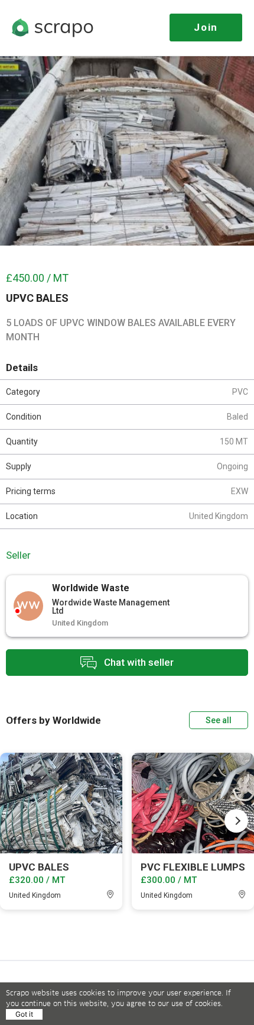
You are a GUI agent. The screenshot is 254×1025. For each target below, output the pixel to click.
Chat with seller (138, 662)
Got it (24, 1014)
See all (219, 720)
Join (206, 27)
